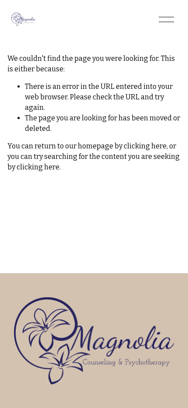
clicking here (145, 146)
